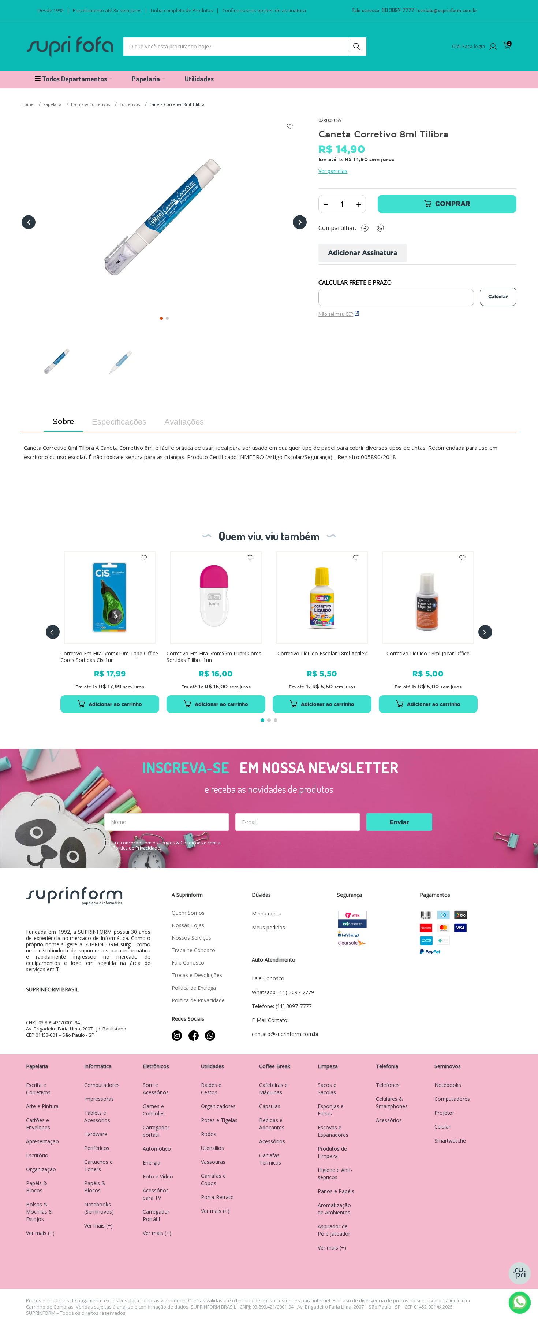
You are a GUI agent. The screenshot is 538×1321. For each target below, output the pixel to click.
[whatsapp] (384, 228)
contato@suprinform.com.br (447, 10)
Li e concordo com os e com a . (166, 845)
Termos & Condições (181, 843)
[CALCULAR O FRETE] (498, 297)
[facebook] (366, 228)
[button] (53, 632)
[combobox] (244, 46)
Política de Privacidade (136, 848)
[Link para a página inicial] (28, 104)
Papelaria (52, 104)
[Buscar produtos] (356, 44)
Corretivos (129, 104)
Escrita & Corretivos (90, 104)
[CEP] (396, 292)
